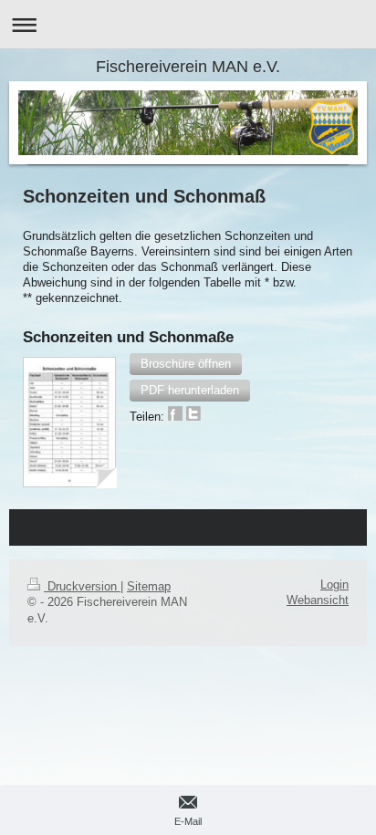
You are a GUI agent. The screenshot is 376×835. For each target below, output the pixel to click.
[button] (186, 364)
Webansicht (318, 600)
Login (334, 585)
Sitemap (149, 586)
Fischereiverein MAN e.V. (188, 66)
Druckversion (82, 586)
